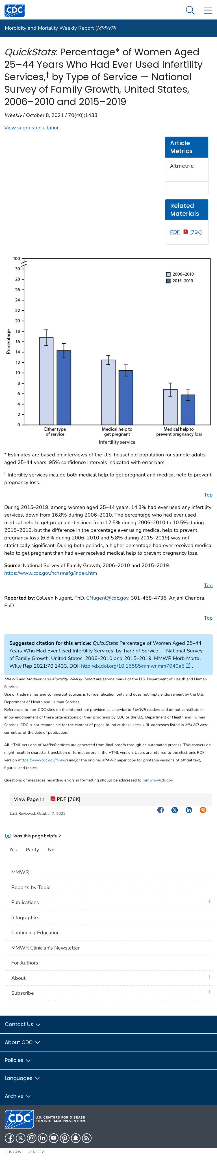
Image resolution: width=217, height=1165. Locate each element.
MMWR (20, 872)
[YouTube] (53, 1138)
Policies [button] (15, 1060)
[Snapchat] (76, 1138)
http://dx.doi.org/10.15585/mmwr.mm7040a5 (133, 666)
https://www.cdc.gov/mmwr (43, 760)
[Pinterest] (65, 1138)
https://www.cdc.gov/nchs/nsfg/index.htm (50, 573)
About (19, 978)
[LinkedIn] (42, 1138)
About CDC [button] (19, 1042)
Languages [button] (19, 1078)
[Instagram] (31, 1138)
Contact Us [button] (20, 1024)
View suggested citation (32, 127)
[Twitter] (20, 1138)
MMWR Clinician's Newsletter (45, 947)
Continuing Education (35, 932)
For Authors (24, 962)
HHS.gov (13, 1152)
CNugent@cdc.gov (107, 598)
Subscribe (22, 993)
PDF (186, 232)
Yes (13, 849)
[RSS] (87, 1138)
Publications (25, 902)
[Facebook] (9, 1138)
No (51, 849)
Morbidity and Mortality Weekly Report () (60, 28)
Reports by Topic (30, 887)
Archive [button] (15, 1095)
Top (208, 494)
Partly (32, 849)
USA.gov (36, 1152)
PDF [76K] (68, 799)
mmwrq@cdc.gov (158, 780)
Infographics (25, 917)
